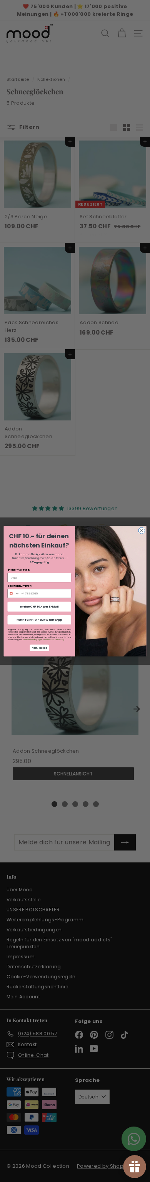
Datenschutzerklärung (54, 639)
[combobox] (13, 593)
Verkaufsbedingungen (32, 639)
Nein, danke (39, 647)
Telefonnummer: (20, 586)
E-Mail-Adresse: (19, 570)
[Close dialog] (141, 530)
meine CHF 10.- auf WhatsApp (39, 620)
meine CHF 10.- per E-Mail (39, 606)
